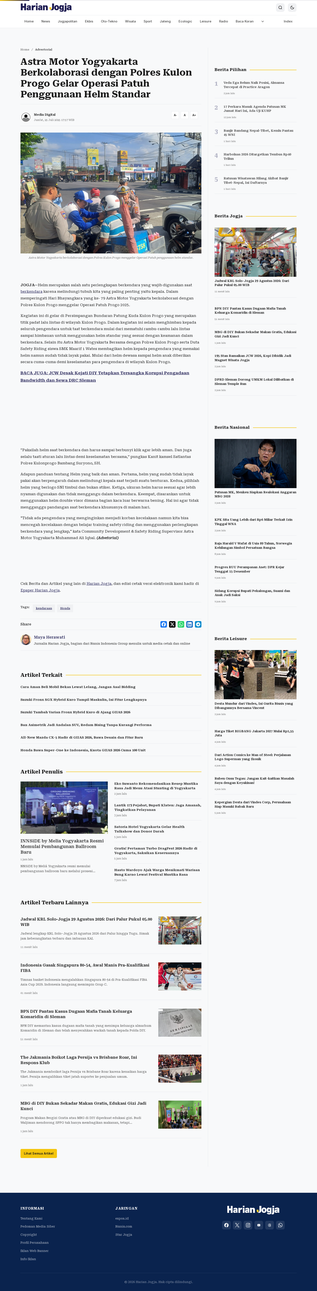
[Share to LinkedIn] (189, 624)
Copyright (28, 1234)
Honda (65, 608)
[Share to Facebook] (163, 624)
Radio (223, 21)
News (45, 21)
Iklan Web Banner (34, 1251)
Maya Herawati (49, 637)
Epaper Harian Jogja (40, 590)
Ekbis (89, 21)
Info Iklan (28, 1259)
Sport (148, 21)
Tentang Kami (31, 1218)
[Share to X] (172, 624)
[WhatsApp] (280, 1225)
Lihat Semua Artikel (38, 1153)
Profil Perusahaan (34, 1242)
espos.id (122, 1218)
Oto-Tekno (109, 21)
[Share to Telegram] (198, 624)
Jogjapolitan (67, 21)
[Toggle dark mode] (292, 7)
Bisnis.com (123, 1226)
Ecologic (185, 21)
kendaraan (44, 608)
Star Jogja (123, 1234)
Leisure (205, 21)
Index (288, 21)
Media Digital (44, 114)
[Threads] (269, 1225)
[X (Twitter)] (237, 1225)
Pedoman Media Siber (37, 1226)
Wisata (130, 21)
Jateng (165, 21)
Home (29, 21)
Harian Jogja (98, 583)
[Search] (280, 7)
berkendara (31, 291)
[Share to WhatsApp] (181, 624)
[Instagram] (248, 1225)
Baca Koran (245, 21)
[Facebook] (226, 1225)
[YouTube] (258, 1225)
